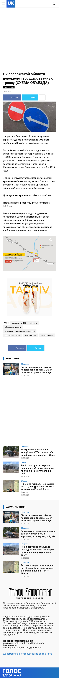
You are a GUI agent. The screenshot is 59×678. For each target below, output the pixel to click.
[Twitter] (43, 4)
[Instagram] (38, 4)
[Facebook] (33, 4)
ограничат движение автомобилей (20, 331)
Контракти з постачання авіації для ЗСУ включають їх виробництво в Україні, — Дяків (38, 452)
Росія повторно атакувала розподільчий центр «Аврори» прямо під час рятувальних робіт (37, 469)
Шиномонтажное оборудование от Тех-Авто (27, 653)
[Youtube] (47, 4)
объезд (33, 323)
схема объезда (47, 335)
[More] (42, 97)
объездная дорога (13, 327)
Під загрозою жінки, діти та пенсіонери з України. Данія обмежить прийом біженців (36, 370)
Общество (9, 87)
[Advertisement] (29, 38)
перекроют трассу (12, 335)
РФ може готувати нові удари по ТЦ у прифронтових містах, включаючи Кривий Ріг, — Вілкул (37, 488)
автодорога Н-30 (19, 323)
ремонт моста (30, 335)
